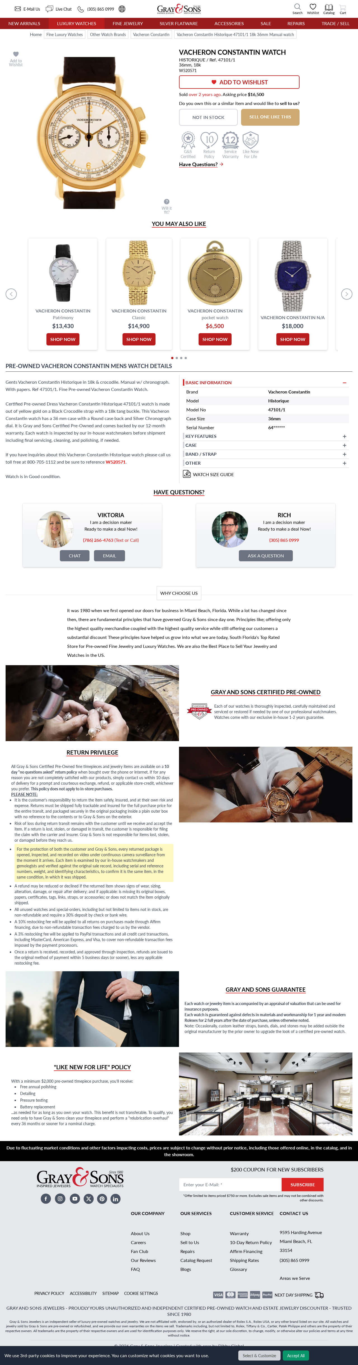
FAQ (135, 1269)
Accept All (296, 1355)
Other (193, 463)
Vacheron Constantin (151, 34)
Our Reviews (143, 1260)
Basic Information (208, 382)
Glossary (238, 1269)
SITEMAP (110, 1293)
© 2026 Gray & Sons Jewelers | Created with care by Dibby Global (179, 1346)
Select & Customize (259, 1355)
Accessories (229, 23)
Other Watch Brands (108, 34)
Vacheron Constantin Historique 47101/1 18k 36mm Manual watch (235, 34)
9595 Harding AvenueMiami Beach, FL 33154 (301, 1241)
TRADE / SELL (336, 23)
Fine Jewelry (128, 23)
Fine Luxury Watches (64, 34)
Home (36, 34)
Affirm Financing (246, 1251)
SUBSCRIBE (303, 1184)
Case (191, 445)
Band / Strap (200, 454)
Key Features (200, 436)
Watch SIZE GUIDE (213, 474)
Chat (75, 555)
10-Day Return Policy (251, 1242)
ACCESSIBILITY (83, 1293)
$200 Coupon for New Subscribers (277, 1169)
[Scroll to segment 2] (177, 358)
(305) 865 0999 (294, 1260)
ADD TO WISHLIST (244, 82)
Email (109, 555)
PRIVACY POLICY (49, 1293)
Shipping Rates (244, 1260)
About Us (140, 1233)
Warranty (239, 1233)
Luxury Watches (76, 23)
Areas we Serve (295, 1278)
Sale (266, 23)
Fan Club (139, 1251)
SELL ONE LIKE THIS (270, 116)
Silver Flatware (179, 23)
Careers (138, 1242)
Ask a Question (266, 555)
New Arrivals (24, 23)
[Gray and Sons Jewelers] (179, 9)
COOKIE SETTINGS (141, 1293)
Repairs (296, 23)
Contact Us (294, 1213)
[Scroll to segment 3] (181, 358)
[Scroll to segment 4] (186, 358)
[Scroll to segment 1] (172, 358)
